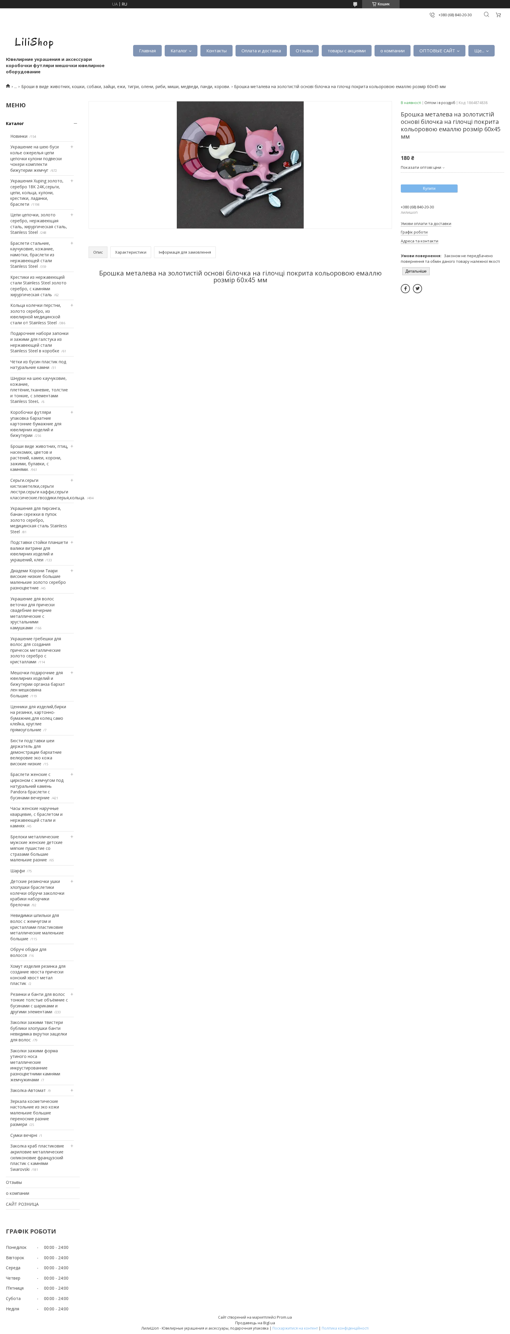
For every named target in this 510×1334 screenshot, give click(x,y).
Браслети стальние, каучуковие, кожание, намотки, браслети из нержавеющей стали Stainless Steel (32, 254)
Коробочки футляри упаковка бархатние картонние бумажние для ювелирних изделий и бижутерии (35, 423)
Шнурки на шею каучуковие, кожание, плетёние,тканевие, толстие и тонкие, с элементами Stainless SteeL (39, 389)
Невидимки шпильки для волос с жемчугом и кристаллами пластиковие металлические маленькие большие (37, 926)
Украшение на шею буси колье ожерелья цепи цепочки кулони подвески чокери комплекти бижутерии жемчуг (36, 158)
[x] (417, 288)
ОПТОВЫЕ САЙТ (437, 51)
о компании (392, 51)
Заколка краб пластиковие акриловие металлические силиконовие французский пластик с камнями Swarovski (37, 1157)
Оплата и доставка (261, 51)
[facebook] (405, 288)
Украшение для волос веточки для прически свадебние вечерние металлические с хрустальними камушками (32, 613)
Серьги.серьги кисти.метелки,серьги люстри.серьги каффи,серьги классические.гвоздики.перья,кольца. (47, 488)
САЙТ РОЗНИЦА (22, 1204)
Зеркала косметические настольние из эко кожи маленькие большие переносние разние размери (34, 1112)
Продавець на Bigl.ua (255, 1322)
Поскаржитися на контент (295, 1328)
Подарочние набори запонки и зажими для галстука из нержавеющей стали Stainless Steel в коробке (39, 342)
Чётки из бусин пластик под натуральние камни (38, 364)
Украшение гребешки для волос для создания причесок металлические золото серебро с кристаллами (35, 650)
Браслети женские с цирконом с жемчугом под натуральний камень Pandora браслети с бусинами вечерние (36, 785)
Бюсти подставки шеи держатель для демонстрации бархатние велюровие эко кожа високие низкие (36, 752)
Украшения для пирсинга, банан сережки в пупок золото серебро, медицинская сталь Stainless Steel (38, 519)
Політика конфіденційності (345, 1328)
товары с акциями (347, 51)
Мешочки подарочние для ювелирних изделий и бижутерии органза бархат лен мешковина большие (37, 684)
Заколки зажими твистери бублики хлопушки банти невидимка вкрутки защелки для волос (38, 1031)
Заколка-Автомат (28, 1090)
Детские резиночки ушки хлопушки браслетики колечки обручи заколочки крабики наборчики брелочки (37, 892)
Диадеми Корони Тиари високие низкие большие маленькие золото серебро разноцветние (38, 579)
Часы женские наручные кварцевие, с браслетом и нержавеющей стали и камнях (36, 817)
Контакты (216, 51)
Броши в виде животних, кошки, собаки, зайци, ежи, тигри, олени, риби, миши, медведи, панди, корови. (125, 86)
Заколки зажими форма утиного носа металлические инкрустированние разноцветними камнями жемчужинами (35, 1065)
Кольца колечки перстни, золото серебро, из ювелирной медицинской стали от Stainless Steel (35, 313)
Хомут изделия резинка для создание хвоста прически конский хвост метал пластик (38, 974)
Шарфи (17, 870)
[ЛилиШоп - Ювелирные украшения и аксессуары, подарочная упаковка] (32, 41)
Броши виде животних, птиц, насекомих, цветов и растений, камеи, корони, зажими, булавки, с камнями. (39, 457)
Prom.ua (284, 1317)
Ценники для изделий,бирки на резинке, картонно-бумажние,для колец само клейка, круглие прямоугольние (38, 718)
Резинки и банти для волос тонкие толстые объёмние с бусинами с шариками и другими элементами (39, 1002)
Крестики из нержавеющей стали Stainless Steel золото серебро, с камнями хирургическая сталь (38, 285)
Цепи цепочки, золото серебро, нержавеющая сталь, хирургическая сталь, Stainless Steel (38, 223)
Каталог (179, 51)
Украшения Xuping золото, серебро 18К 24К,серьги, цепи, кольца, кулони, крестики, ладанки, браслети (36, 192)
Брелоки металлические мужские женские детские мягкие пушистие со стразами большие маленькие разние (36, 848)
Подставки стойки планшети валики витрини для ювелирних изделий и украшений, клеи (39, 551)
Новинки (18, 136)
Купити (429, 188)
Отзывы (304, 51)
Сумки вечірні (23, 1135)
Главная (147, 51)
